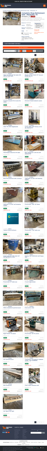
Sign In (17, 1)
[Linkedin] (3, 432)
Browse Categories (23, 47)
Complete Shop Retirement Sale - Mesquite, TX (25, 10)
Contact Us (17, 437)
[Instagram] (7, 432)
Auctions (24, 430)
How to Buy (17, 432)
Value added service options (39, 33)
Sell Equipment (17, 429)
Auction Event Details (12, 43)
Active (24, 51)
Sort (34, 50)
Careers (24, 434)
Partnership (17, 433)
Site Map (24, 436)
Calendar (24, 432)
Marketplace (25, 431)
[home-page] (6, 5)
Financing (16, 436)
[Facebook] (5, 432)
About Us (16, 438)
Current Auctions (7, 10)
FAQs (24, 433)
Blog (23, 435)
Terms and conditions (36, 30)
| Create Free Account (25, 1)
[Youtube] (9, 432)
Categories (24, 429)
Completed (29, 51)
